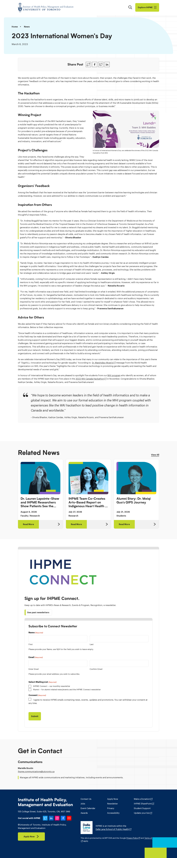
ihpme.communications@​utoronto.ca (36, 771)
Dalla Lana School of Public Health (112, 829)
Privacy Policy (132, 838)
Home (15, 27)
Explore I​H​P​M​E (145, 7)
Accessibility (113, 813)
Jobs (83, 804)
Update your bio (142, 813)
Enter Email (34, 669)
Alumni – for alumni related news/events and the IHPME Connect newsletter (67, 689)
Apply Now (112, 799)
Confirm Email (96, 669)
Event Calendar (88, 808)
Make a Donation (142, 799)
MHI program (113, 375)
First (31, 644)
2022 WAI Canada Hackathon (90, 379)
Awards (84, 813)
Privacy (110, 808)
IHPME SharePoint (143, 804)
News (27, 27)
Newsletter (112, 804)
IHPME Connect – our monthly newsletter (51, 686)
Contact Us (86, 799)
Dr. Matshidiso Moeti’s (102, 363)
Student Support (142, 808)
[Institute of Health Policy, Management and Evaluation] (46, 7)
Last (92, 644)
